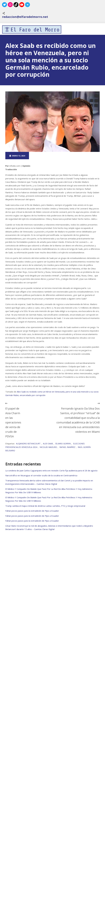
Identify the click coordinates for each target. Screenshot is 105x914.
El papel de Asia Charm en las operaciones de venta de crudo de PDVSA (13, 422)
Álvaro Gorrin (63, 443)
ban (61, 155)
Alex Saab (48, 443)
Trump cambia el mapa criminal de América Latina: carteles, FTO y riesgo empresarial (45, 505)
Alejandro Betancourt (28, 443)
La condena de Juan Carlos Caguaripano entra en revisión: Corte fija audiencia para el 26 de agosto (51, 470)
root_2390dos (42, 155)
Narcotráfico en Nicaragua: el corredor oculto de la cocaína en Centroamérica (41, 475)
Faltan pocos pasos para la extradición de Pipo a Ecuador (32, 510)
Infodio (68, 155)
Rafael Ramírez (67, 447)
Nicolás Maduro (48, 447)
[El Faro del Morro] (31, 29)
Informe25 (64, 158)
